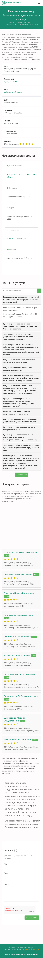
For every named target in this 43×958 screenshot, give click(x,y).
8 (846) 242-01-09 (10, 81)
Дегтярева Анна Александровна (19, 674)
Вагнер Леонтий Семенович (18, 739)
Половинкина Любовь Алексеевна (21, 696)
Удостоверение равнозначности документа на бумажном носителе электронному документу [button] (18, 336)
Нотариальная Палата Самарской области (18, 24)
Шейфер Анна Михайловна (17, 636)
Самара (36, 24)
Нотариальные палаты (24, 23)
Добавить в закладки (31, 950)
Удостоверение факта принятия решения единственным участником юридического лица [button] (21, 447)
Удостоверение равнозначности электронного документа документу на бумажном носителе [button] (20, 326)
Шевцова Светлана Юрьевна (18, 574)
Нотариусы (30, 948)
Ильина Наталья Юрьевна (17, 655)
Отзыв (6, 884)
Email (6, 873)
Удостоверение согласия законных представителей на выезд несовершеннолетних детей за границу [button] (20, 437)
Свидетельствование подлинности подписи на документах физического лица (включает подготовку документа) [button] (21, 377)
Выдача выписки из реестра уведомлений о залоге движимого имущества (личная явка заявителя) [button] (21, 299)
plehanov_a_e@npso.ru (13, 92)
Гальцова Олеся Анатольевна (18, 615)
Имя (5, 864)
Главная (12, 23)
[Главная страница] (12, 3)
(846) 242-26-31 (13, 238)
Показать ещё (21, 475)
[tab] (21, 299)
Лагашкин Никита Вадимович (19, 593)
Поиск (21, 948)
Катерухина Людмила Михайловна (21, 552)
